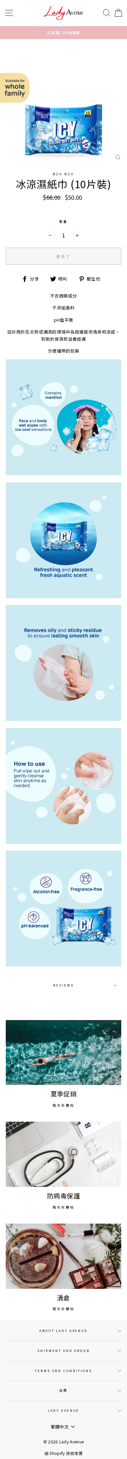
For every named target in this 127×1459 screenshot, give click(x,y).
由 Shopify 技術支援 (63, 1453)
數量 (63, 221)
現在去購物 (63, 1105)
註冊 (63, 1390)
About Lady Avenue (63, 1330)
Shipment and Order (63, 1350)
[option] (63, 33)
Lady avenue (64, 1410)
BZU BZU (63, 174)
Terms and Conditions (63, 1370)
